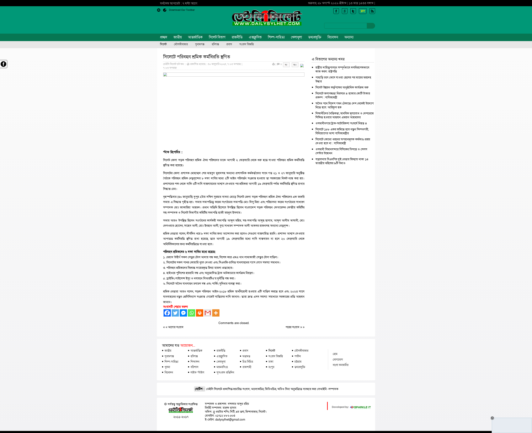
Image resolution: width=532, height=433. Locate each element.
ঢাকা (270, 361)
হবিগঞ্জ (215, 44)
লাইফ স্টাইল (197, 372)
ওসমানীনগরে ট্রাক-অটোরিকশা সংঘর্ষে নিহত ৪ (341, 123)
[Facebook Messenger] (183, 313)
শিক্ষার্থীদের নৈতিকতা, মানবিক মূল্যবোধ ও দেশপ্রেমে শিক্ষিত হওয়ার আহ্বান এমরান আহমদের (344, 115)
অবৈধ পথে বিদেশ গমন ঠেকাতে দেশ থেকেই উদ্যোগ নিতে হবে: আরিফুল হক (344, 105)
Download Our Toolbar (182, 10)
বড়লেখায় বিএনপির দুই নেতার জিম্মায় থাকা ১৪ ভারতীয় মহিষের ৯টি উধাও (341, 161)
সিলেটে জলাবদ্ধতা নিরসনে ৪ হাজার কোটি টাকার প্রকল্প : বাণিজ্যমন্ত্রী (342, 95)
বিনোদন (333, 37)
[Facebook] (167, 313)
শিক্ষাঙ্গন (195, 361)
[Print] (199, 313)
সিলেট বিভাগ (217, 37)
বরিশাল (194, 367)
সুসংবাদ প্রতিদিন (225, 372)
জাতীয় (178, 37)
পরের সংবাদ (293, 327)
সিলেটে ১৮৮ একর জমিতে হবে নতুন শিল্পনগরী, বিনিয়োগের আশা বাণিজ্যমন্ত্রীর (342, 131)
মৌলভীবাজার (181, 44)
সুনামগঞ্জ (199, 44)
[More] (215, 313)
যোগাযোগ (338, 359)
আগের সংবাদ (175, 327)
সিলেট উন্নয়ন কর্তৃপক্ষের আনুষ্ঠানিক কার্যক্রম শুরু (341, 87)
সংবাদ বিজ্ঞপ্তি (246, 44)
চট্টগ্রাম (298, 361)
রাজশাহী (247, 367)
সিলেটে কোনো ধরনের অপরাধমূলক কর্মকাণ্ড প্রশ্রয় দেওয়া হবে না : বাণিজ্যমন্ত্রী (342, 141)
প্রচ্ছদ (163, 37)
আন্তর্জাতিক (195, 37)
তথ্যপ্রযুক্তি (314, 37)
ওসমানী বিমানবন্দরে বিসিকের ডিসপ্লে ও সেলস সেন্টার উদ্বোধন (341, 151)
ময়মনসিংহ (222, 367)
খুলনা (167, 367)
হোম (335, 354)
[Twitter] (175, 313)
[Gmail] (207, 313)
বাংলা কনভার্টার (341, 365)
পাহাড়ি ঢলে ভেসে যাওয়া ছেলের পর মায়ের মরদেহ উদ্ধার (343, 79)
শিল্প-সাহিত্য (276, 37)
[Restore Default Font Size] (302, 66)
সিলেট (163, 44)
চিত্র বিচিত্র (248, 361)
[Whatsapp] (191, 313)
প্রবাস (229, 44)
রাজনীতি (237, 37)
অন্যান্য (348, 37)
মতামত (246, 356)
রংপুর (271, 367)
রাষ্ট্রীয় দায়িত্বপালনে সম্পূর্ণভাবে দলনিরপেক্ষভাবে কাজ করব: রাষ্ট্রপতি (342, 69)
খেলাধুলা (296, 37)
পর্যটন (297, 356)
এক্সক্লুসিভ (255, 37)
